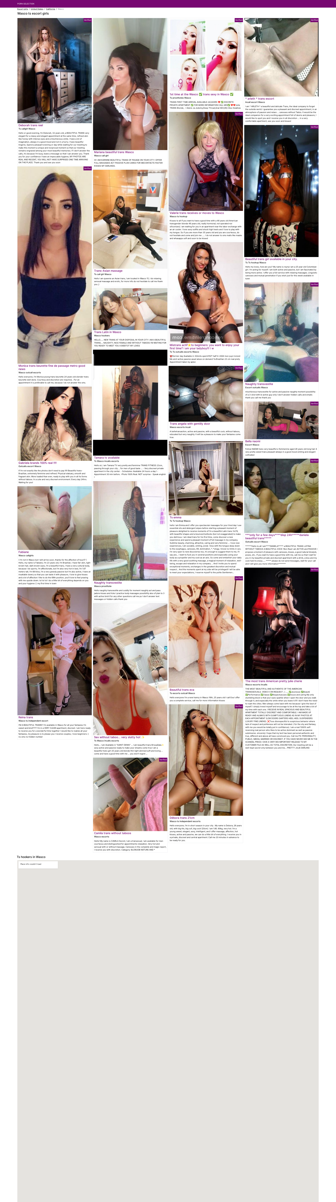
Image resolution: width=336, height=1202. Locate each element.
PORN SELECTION (25, 3)
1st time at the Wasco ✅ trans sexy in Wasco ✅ (201, 94)
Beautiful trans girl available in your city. (271, 259)
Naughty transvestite (108, 582)
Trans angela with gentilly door (190, 423)
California (50, 9)
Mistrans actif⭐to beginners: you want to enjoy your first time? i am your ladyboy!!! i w (204, 346)
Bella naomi (252, 441)
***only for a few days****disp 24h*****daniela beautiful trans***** (277, 536)
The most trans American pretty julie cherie (273, 681)
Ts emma (175, 517)
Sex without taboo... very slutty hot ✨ (119, 737)
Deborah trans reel (31, 125)
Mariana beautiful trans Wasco (114, 152)
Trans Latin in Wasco (107, 332)
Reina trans (26, 717)
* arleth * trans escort (259, 98)
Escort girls (22, 9)
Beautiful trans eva (182, 689)
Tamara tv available (107, 457)
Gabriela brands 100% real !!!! (38, 462)
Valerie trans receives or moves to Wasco (197, 213)
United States (37, 9)
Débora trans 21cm (182, 817)
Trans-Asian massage (108, 270)
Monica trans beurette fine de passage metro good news (52, 367)
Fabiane (24, 552)
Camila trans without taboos (112, 833)
